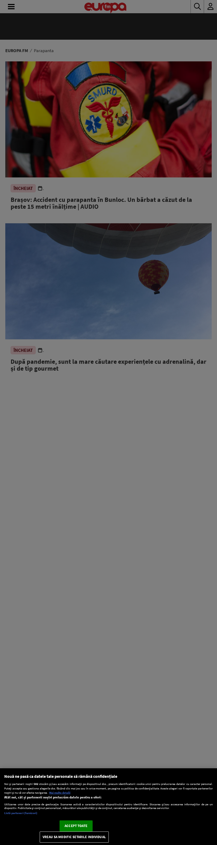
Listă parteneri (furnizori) (20, 813)
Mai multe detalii (59, 792)
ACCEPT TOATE (76, 826)
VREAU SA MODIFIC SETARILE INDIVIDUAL (74, 837)
